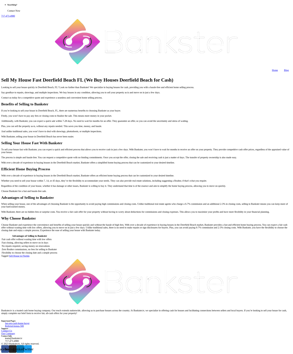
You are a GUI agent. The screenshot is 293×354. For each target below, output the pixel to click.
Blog (286, 70)
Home (275, 70)
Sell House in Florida (19, 256)
